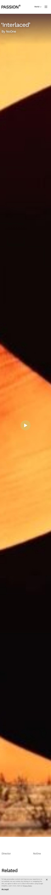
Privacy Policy (27, 886)
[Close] (47, 879)
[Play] (25, 425)
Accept (5, 889)
